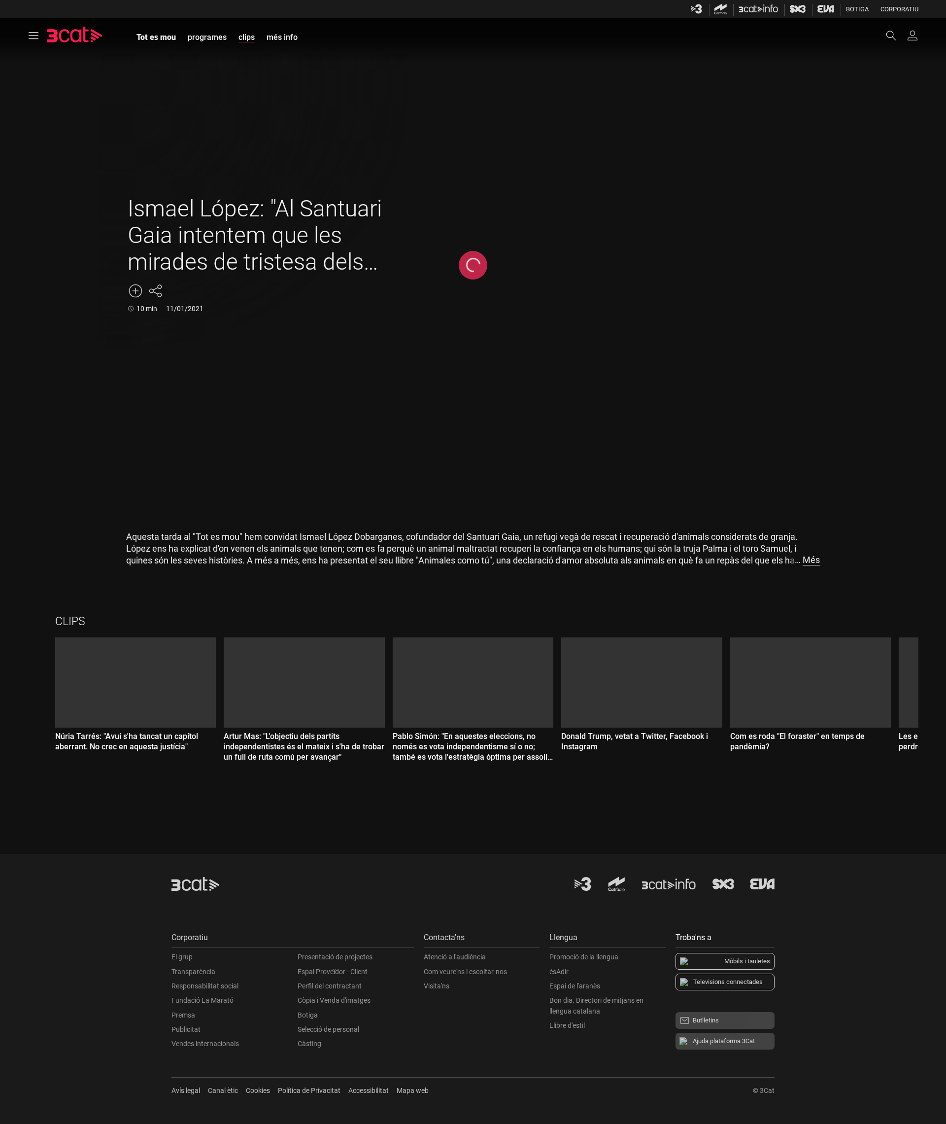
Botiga (857, 9)
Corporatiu (899, 9)
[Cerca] (896, 35)
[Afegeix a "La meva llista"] (135, 291)
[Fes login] (912, 35)
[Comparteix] (155, 291)
